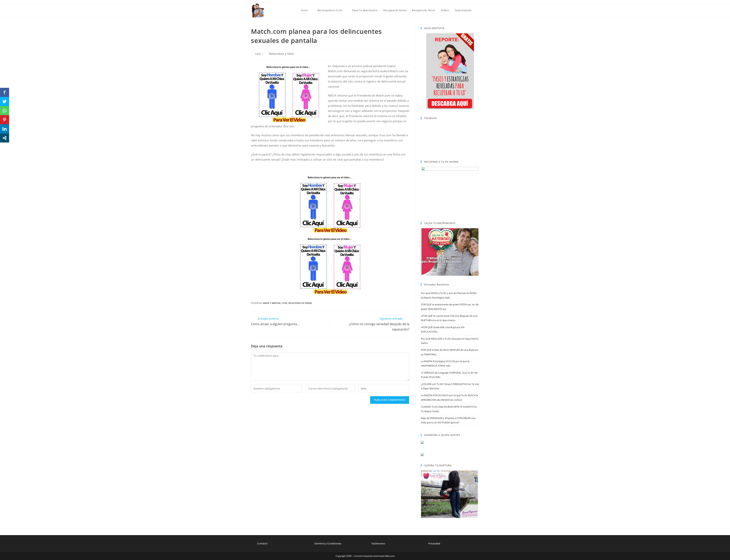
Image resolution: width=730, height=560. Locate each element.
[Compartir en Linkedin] (4, 128)
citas (284, 303)
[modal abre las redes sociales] (4, 138)
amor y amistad (272, 303)
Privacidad (434, 543)
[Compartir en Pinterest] (4, 119)
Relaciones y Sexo (281, 53)
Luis (258, 53)
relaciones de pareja (300, 303)
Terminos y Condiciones (327, 543)
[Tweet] (4, 101)
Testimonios (378, 543)
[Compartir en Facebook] (4, 92)
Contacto (262, 543)
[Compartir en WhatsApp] (4, 110)
